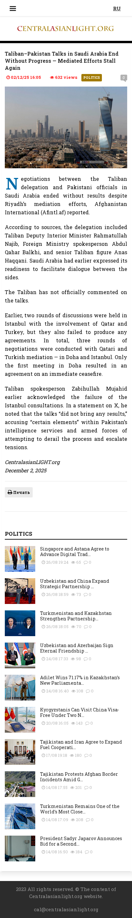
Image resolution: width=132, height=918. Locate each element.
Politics (91, 78)
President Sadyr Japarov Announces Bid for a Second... (81, 841)
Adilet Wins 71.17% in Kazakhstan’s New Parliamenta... (80, 680)
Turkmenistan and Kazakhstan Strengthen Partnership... (76, 616)
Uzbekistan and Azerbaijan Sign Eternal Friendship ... (76, 648)
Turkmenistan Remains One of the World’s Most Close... (80, 809)
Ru (117, 8)
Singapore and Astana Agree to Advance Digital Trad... (74, 551)
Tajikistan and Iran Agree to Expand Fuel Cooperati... (81, 744)
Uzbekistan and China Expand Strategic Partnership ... (74, 583)
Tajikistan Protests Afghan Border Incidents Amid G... (79, 777)
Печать (21, 492)
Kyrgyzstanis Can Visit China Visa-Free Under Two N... (79, 712)
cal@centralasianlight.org (66, 909)
